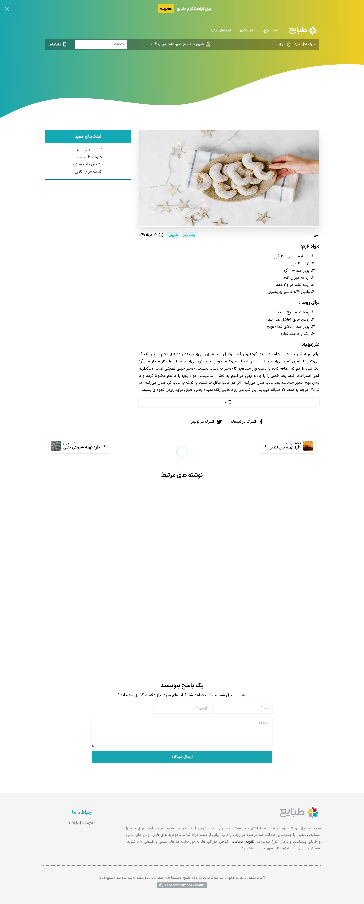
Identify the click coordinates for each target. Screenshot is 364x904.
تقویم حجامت (243, 842)
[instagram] (289, 44)
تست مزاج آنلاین (88, 172)
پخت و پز (196, 71)
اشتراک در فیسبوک (243, 421)
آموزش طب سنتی (88, 150)
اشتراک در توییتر (202, 421)
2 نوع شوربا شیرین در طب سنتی (135, 606)
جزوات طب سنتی (88, 157)
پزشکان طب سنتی (88, 164)
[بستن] (7, 9)
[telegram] (281, 44)
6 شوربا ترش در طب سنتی (283, 606)
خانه (213, 71)
